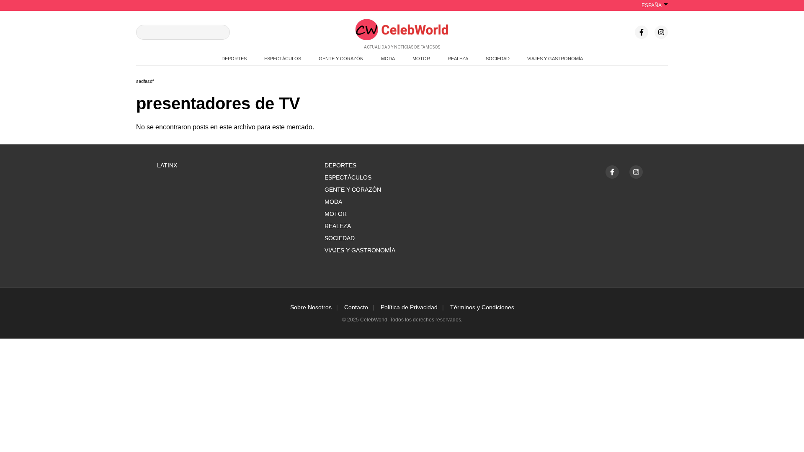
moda (388, 58)
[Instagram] (661, 32)
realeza (458, 58)
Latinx (167, 165)
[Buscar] (220, 32)
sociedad (498, 58)
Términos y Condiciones (482, 307)
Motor (336, 214)
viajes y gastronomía (555, 58)
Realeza (338, 226)
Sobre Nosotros (311, 307)
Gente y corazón (353, 189)
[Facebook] (641, 32)
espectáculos (282, 58)
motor (421, 58)
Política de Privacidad (409, 307)
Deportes (340, 165)
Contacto (356, 307)
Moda (333, 201)
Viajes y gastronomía (360, 250)
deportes (234, 58)
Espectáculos (348, 177)
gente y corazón (341, 58)
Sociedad (340, 238)
